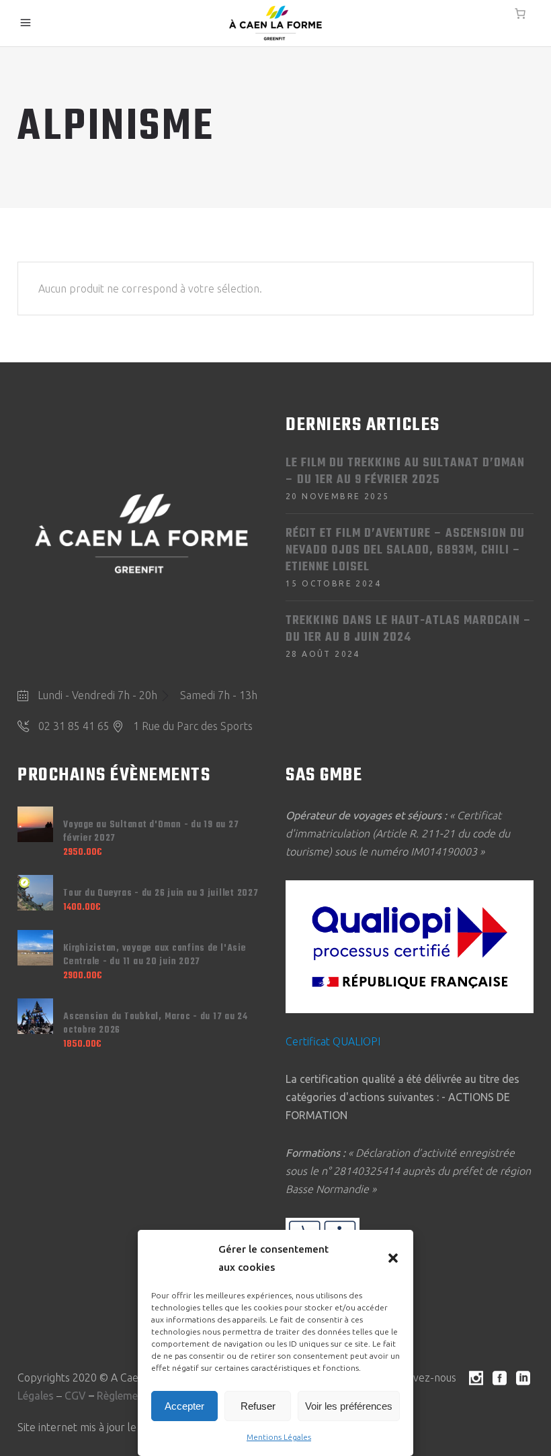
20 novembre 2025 (337, 496)
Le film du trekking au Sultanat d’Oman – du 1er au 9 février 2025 (405, 472)
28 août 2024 (323, 653)
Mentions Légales (279, 1437)
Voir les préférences (348, 1406)
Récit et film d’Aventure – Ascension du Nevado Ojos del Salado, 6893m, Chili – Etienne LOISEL (405, 550)
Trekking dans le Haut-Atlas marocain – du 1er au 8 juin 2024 (409, 629)
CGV (75, 1396)
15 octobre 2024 (333, 583)
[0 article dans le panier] (520, 13)
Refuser (258, 1406)
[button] (393, 1258)
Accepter (184, 1406)
